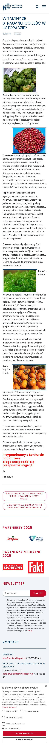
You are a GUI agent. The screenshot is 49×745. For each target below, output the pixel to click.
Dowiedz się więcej (9, 707)
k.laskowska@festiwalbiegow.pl (18, 673)
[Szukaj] (37, 6)
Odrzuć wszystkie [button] (24, 740)
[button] (24, 728)
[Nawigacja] (44, 7)
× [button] (46, 686)
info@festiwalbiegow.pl (14, 658)
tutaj (30, 630)
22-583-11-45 (34, 658)
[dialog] (24, 714)
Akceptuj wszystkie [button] (24, 733)
